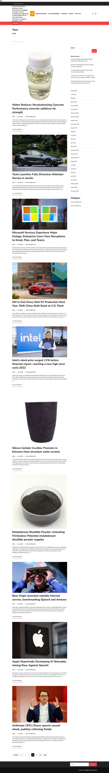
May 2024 (73, 172)
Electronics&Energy (54, 13)
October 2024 (74, 154)
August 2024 (74, 161)
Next (45, 755)
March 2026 (74, 102)
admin (13, 116)
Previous (15, 755)
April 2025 (73, 142)
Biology (71, 13)
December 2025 (75, 113)
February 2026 (74, 105)
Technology (64, 13)
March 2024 (74, 180)
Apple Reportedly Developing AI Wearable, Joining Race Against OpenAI (39, 663)
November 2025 (75, 116)
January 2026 (74, 109)
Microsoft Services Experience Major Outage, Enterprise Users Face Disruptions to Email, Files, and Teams (38, 236)
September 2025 (75, 124)
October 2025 (74, 120)
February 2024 (74, 183)
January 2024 (74, 187)
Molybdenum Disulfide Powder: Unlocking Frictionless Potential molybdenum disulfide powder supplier (38, 535)
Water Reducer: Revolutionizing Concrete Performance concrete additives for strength (38, 108)
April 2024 (73, 176)
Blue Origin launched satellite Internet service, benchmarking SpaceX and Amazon (39, 597)
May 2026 (73, 98)
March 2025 (74, 146)
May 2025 (73, 139)
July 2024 (73, 165)
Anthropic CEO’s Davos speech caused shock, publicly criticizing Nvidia (36, 727)
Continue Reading (17, 129)
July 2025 (73, 131)
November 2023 (75, 191)
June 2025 (73, 135)
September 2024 (75, 157)
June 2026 (73, 94)
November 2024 (75, 150)
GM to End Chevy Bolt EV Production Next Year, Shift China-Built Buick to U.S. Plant (38, 304)
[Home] (32, 13)
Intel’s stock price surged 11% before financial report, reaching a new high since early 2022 (38, 364)
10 (40, 755)
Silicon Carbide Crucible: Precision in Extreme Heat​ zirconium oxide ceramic (36, 450)
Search (73, 48)
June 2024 (73, 168)
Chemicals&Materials (41, 13)
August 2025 (74, 128)
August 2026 (74, 90)
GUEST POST (78, 13)
